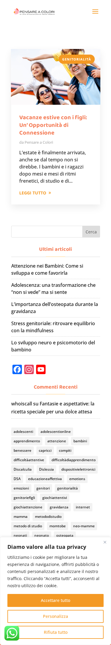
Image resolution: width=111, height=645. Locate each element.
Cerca (91, 232)
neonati (20, 535)
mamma (21, 516)
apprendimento (27, 440)
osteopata (64, 535)
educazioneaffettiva (45, 478)
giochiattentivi (54, 497)
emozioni (21, 488)
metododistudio (48, 516)
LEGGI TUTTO (32, 193)
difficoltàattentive (29, 459)
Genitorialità (76, 59)
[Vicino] (104, 542)
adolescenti (23, 431)
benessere (22, 450)
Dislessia (46, 469)
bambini (80, 440)
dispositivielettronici (78, 469)
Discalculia (23, 469)
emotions (77, 478)
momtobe (57, 525)
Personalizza (55, 616)
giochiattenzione (28, 507)
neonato (41, 535)
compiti (65, 450)
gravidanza (59, 507)
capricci (45, 450)
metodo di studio (28, 525)
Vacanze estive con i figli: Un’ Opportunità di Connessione (53, 125)
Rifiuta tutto (55, 632)
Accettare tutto (55, 600)
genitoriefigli (24, 497)
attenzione (56, 440)
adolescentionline (56, 431)
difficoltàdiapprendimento (74, 459)
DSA (17, 478)
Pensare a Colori (39, 142)
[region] (55, 591)
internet (83, 507)
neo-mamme (84, 525)
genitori (43, 488)
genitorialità (67, 488)
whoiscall (21, 403)
